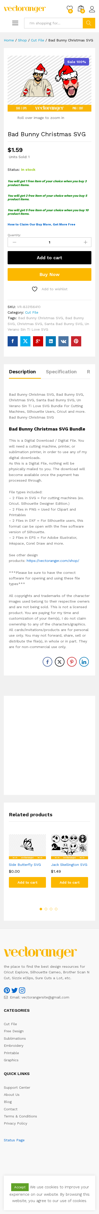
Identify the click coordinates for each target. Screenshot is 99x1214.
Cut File (31, 312)
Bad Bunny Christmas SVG (40, 318)
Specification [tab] (61, 371)
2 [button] (46, 909)
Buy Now (49, 274)
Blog (8, 1102)
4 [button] (56, 909)
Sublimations (15, 1038)
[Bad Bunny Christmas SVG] (13, 341)
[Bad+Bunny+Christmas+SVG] (25, 341)
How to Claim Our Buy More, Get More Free (41, 224)
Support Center (17, 1087)
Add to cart (49, 257)
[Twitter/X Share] (59, 662)
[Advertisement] (49, 745)
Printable (11, 1053)
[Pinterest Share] (72, 662)
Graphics (11, 1060)
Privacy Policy (15, 1123)
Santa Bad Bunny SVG (63, 324)
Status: (14, 169)
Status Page (14, 1140)
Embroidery (13, 1045)
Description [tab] (22, 371)
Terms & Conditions (20, 1116)
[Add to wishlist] (32, 856)
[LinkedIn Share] (84, 662)
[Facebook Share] (47, 662)
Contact (11, 1109)
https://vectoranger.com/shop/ (53, 561)
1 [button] (41, 909)
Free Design (14, 1031)
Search (89, 23)
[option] (27, 864)
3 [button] (51, 909)
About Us (12, 1095)
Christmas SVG (29, 324)
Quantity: (14, 235)
